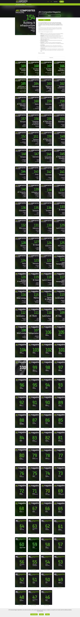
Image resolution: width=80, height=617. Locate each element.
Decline (41, 614)
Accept (47, 614)
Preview (49, 15)
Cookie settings (34, 614)
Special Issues (29, 4)
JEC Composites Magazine (20, 4)
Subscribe (55, 1)
